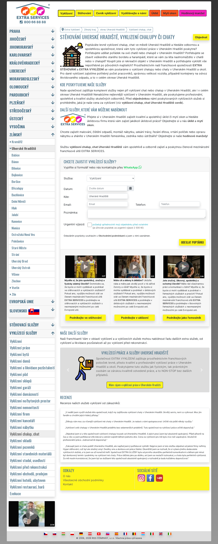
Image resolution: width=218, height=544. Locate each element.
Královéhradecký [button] (25, 63)
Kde (66, 196)
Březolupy (17, 188)
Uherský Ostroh (21, 267)
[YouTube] (159, 478)
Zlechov (16, 280)
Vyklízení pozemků (22, 447)
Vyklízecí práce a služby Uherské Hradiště (134, 352)
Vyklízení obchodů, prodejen (29, 473)
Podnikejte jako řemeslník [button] (184, 317)
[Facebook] (150, 478)
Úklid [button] (154, 13)
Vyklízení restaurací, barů (27, 487)
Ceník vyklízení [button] (106, 13)
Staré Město (19, 247)
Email (67, 204)
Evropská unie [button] (22, 301)
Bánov (15, 161)
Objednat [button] (201, 37)
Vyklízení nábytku (22, 427)
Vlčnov (15, 274)
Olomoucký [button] (19, 86)
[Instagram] (141, 478)
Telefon (140, 204)
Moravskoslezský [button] (24, 78)
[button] (68, 370)
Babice (16, 155)
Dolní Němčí (19, 201)
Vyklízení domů (20, 361)
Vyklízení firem (20, 414)
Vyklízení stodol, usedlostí (27, 460)
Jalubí (15, 214)
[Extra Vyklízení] (33, 10)
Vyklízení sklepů (21, 380)
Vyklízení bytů (19, 354)
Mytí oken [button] (169, 13)
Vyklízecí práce (20, 347)
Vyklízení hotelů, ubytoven (27, 480)
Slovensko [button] (18, 310)
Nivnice (16, 227)
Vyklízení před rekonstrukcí (28, 467)
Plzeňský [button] (17, 102)
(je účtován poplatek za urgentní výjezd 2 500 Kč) (118, 227)
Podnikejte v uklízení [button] (134, 317)
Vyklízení (16, 341)
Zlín (14, 294)
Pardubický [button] (19, 95)
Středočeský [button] (20, 110)
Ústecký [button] (16, 118)
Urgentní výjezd (74, 224)
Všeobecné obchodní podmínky (83, 480)
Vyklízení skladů (21, 440)
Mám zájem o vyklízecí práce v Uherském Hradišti (135, 385)
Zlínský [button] (16, 134)
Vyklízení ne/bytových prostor (30, 400)
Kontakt (68, 484)
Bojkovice (17, 174)
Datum (68, 189)
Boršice (16, 181)
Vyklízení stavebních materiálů (31, 453)
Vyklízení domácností (24, 394)
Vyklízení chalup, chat (24, 434)
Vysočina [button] (17, 126)
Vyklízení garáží (20, 387)
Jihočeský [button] (18, 39)
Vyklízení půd (19, 374)
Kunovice (17, 221)
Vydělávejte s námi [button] (133, 13)
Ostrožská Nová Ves (23, 234)
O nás (66, 476)
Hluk (14, 207)
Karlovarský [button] (21, 55)
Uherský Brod (20, 261)
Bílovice (16, 168)
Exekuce (15, 493)
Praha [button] (15, 31)
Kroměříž (17, 141)
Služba (68, 178)
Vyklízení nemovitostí (24, 407)
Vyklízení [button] (66, 13)
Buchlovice (18, 194)
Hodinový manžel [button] (192, 13)
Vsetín (15, 287)
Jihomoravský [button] (21, 47)
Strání (15, 254)
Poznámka (70, 212)
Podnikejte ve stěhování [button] (86, 317)
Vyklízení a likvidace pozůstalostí (32, 367)
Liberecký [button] (18, 71)
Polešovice (18, 241)
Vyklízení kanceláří (22, 420)
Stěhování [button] (84, 13)
